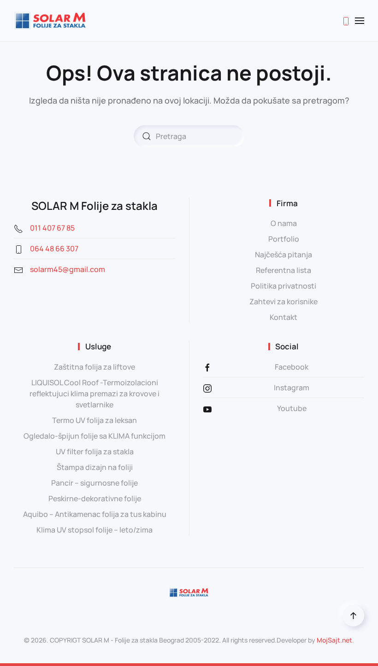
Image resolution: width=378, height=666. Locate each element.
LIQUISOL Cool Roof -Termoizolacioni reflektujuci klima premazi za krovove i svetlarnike (94, 393)
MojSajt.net (334, 640)
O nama (284, 223)
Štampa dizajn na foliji (95, 467)
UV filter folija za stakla (95, 451)
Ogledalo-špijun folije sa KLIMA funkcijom (94, 436)
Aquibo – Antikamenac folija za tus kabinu (94, 514)
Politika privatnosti (283, 286)
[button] (359, 20)
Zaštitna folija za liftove (94, 367)
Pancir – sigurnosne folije (94, 483)
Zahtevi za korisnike (283, 301)
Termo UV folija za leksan (94, 420)
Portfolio (283, 239)
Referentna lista (283, 270)
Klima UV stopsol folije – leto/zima (94, 530)
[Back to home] (51, 20)
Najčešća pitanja (283, 254)
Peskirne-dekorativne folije (94, 498)
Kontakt (283, 317)
